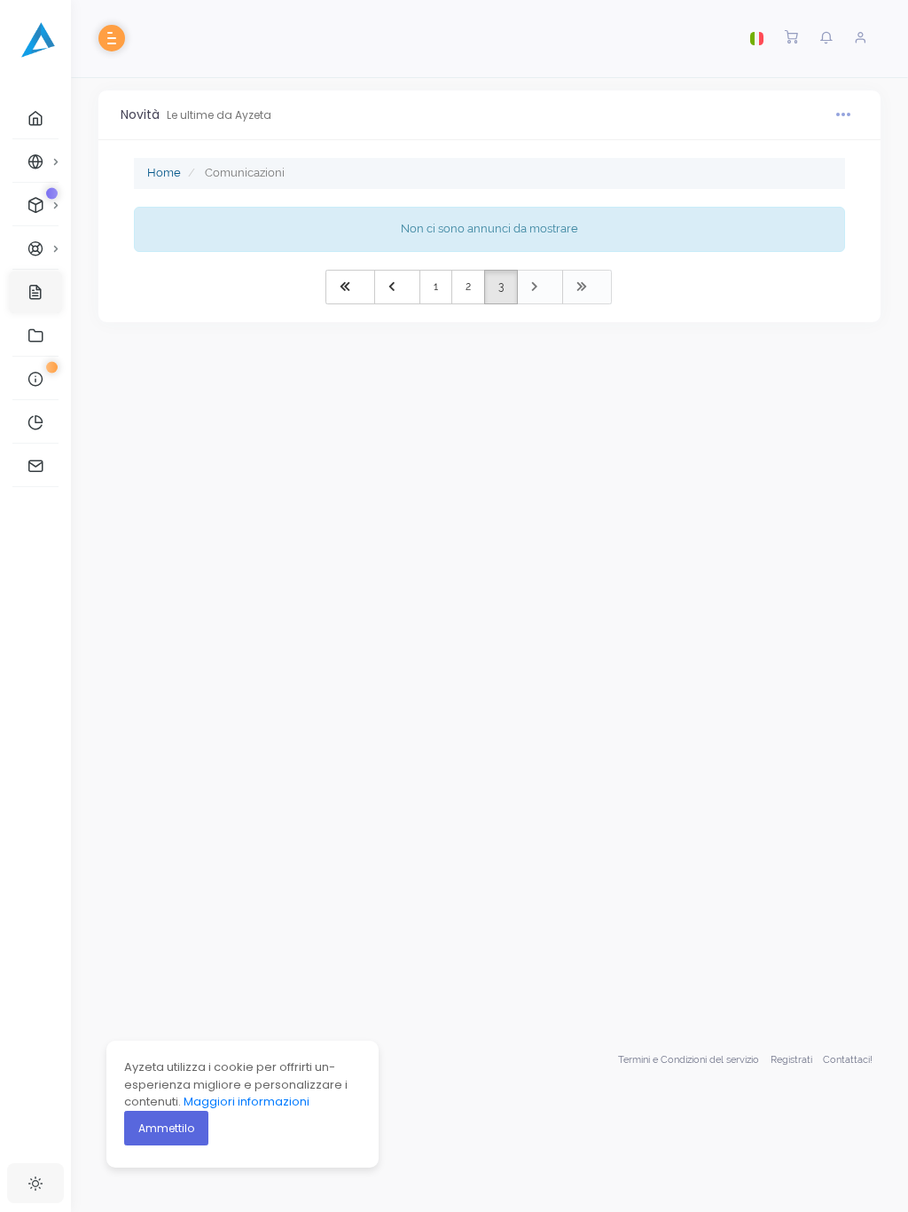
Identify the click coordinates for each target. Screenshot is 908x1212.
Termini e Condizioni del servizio (688, 1060)
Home (164, 172)
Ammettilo (166, 1128)
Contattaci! (848, 1060)
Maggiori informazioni (246, 1101)
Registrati (791, 1060)
